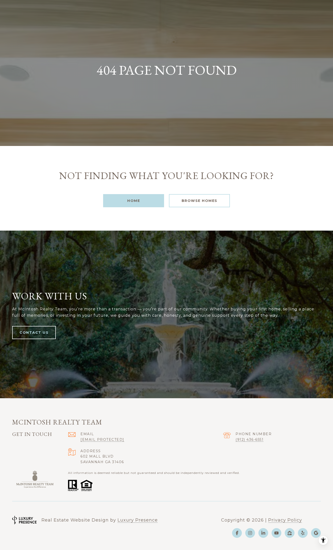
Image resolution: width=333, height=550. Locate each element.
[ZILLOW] (289, 533)
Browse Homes (199, 200)
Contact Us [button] (34, 332)
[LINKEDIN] (263, 533)
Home (133, 200)
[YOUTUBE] (276, 533)
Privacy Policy (285, 520)
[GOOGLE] (316, 533)
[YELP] (303, 533)
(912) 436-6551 (249, 439)
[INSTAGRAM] (250, 533)
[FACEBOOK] (237, 533)
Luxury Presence (138, 520)
